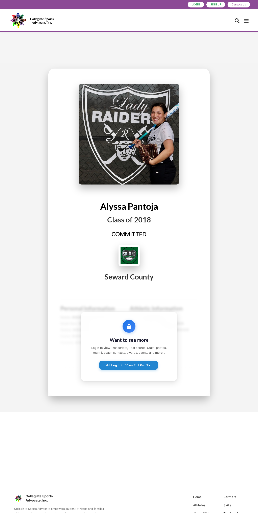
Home (197, 497)
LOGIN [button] (196, 4)
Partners (230, 497)
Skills (227, 505)
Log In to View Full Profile (131, 365)
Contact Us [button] (239, 4)
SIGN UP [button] (215, 4)
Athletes (199, 505)
